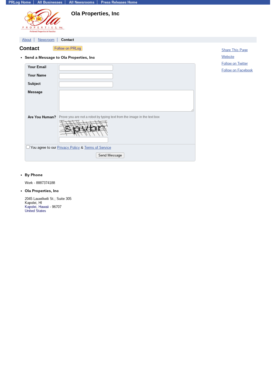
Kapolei (30, 207)
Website (228, 57)
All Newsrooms (81, 2)
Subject (34, 84)
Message (35, 92)
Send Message (110, 155)
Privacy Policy (68, 147)
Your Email (37, 67)
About (26, 40)
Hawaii (44, 207)
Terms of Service (97, 147)
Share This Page (235, 50)
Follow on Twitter (235, 63)
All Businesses (49, 2)
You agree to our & (70, 147)
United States (35, 211)
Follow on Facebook (237, 70)
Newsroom (46, 40)
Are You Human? (42, 117)
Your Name (37, 75)
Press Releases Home (119, 2)
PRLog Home (20, 2)
